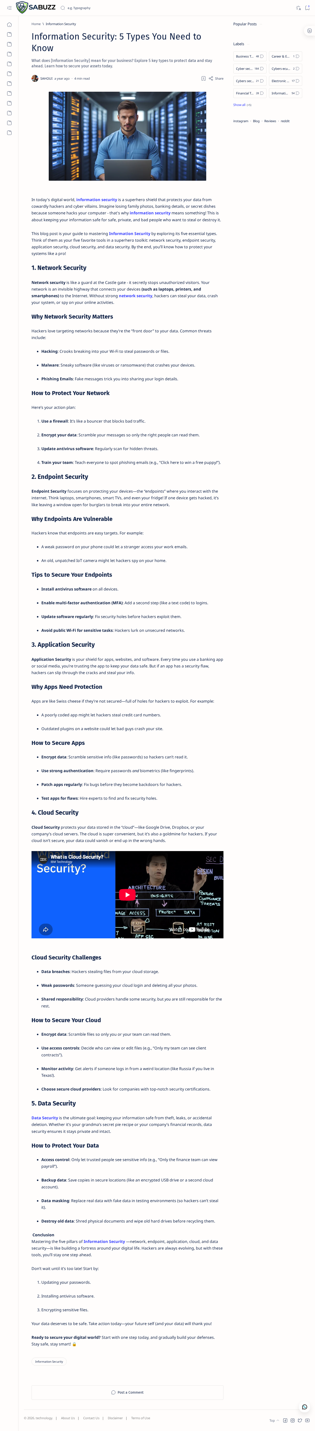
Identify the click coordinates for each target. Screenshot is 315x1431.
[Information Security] (49, 1361)
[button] (285, 1420)
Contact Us (91, 1418)
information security (96, 199)
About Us (68, 1418)
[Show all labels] (242, 105)
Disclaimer (115, 1418)
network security (135, 295)
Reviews (270, 121)
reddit (285, 121)
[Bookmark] (307, 8)
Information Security (129, 233)
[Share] (215, 78)
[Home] (9, 25)
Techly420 (48, 1422)
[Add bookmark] (203, 78)
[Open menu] (9, 8)
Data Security (45, 1118)
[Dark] (298, 8)
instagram (240, 121)
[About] (9, 34)
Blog (256, 121)
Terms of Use (140, 1418)
